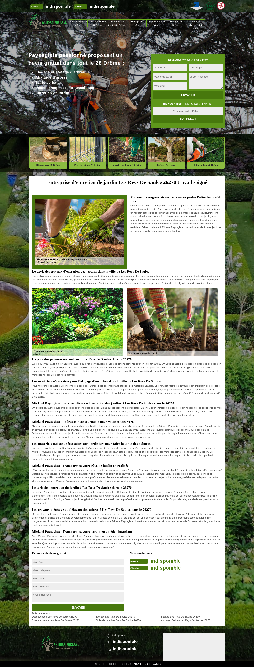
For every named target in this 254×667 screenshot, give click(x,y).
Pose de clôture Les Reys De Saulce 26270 (55, 620)
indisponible (58, 6)
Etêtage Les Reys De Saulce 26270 (115, 616)
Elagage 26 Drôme (176, 23)
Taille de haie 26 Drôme (156, 23)
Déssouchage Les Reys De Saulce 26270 (54, 616)
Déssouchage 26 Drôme (77, 23)
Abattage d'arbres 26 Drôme (195, 23)
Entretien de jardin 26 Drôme (117, 23)
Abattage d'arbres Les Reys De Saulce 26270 (185, 620)
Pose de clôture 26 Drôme (97, 23)
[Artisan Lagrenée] (59, 641)
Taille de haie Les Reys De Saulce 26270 (118, 620)
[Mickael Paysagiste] (48, 21)
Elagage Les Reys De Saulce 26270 (180, 616)
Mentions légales (147, 664)
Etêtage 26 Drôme (137, 23)
